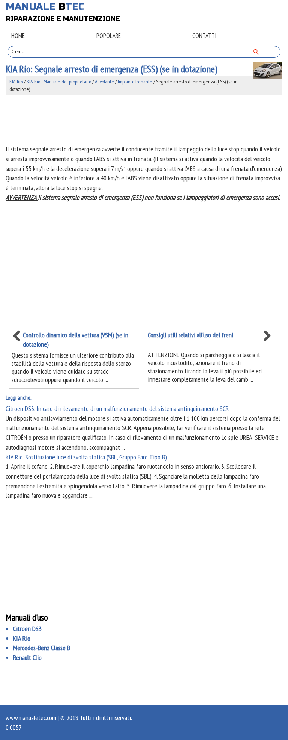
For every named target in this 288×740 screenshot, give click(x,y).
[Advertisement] (144, 119)
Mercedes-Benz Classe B (41, 647)
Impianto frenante (135, 81)
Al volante (104, 81)
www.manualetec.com (31, 717)
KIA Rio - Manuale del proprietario (59, 81)
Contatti (204, 36)
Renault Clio (27, 657)
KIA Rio (16, 81)
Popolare (108, 36)
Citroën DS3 (27, 628)
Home (18, 36)
